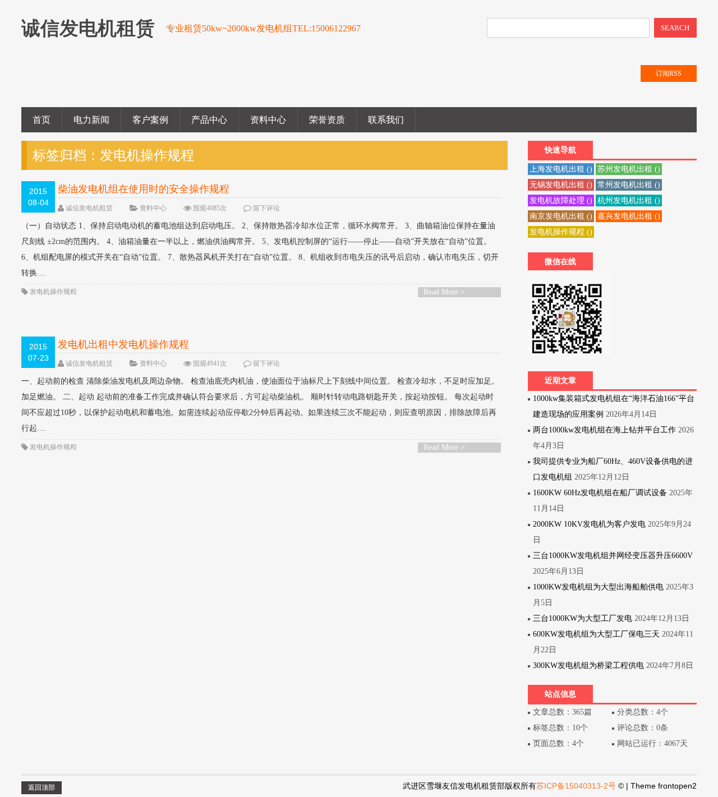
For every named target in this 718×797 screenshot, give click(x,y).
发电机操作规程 (53, 292)
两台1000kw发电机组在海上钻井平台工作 (604, 430)
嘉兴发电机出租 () (628, 216)
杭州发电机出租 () (628, 200)
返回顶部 (41, 787)
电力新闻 (91, 120)
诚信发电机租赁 (89, 208)
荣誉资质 (327, 120)
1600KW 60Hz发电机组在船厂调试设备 (600, 493)
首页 (41, 120)
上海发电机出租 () (561, 169)
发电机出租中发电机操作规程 (123, 344)
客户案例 (150, 120)
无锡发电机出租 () (561, 185)
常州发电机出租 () (628, 185)
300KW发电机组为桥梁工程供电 (588, 665)
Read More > (444, 292)
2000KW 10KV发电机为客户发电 (589, 524)
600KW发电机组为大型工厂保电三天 (596, 634)
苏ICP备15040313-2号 (576, 785)
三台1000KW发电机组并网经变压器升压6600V (613, 555)
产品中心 (209, 120)
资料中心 (268, 120)
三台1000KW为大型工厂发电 (582, 618)
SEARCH (675, 28)
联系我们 (386, 120)
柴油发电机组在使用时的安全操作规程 (143, 189)
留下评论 (266, 208)
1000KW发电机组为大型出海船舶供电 (598, 587)
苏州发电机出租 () (628, 169)
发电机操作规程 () (561, 232)
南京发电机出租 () (561, 216)
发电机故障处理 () (561, 200)
